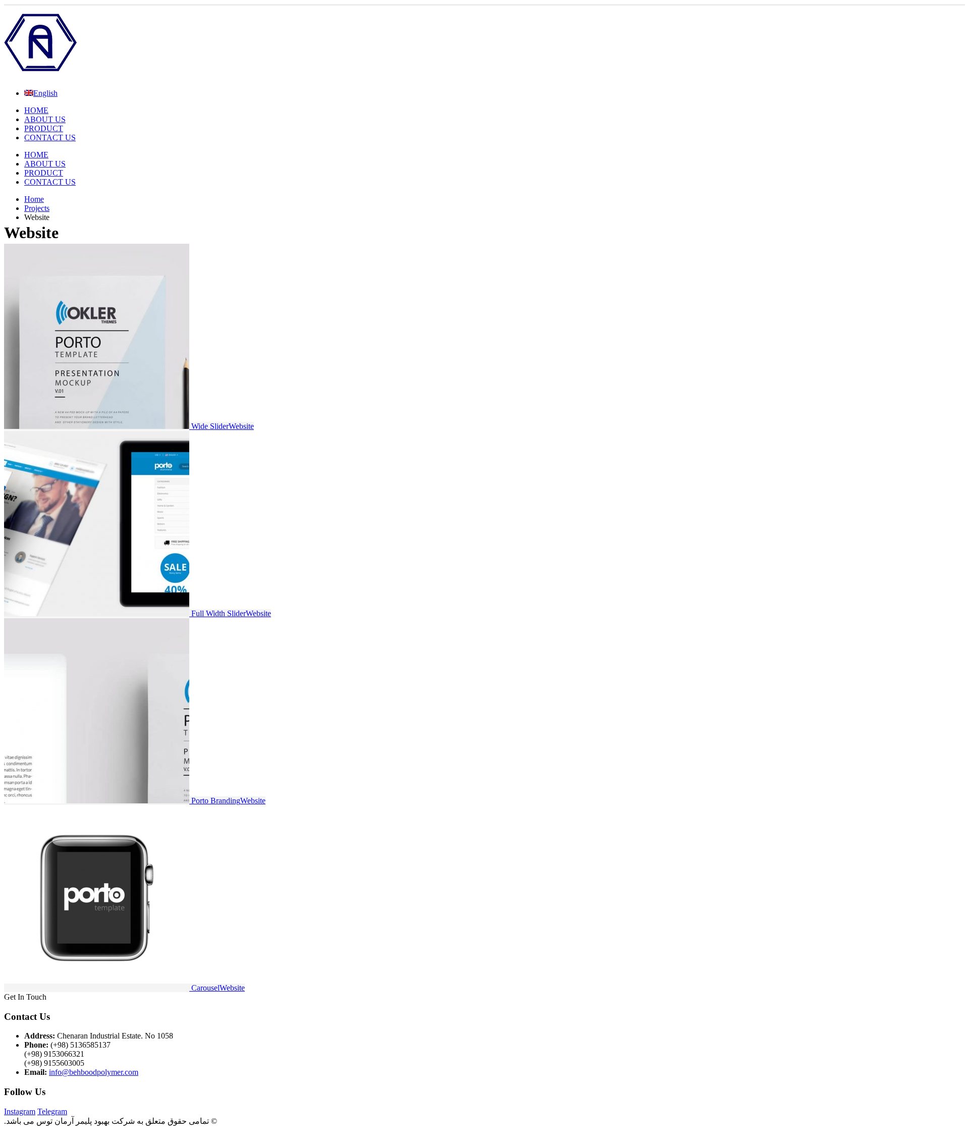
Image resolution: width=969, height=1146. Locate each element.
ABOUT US (45, 119)
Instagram (19, 1111)
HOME (36, 110)
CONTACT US (50, 137)
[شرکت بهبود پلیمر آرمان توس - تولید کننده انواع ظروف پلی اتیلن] (40, 76)
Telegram (52, 1111)
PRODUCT (43, 128)
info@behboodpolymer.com (93, 1072)
